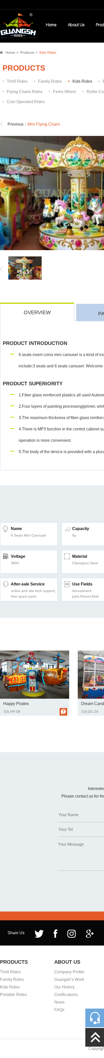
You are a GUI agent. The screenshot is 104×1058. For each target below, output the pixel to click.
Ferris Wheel (64, 92)
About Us (76, 25)
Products (27, 52)
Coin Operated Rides (26, 102)
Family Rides (50, 81)
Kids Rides (47, 52)
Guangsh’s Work (69, 979)
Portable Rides (13, 994)
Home (51, 25)
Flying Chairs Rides (24, 92)
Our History (64, 987)
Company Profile (69, 972)
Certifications (66, 994)
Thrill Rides (17, 81)
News (59, 1002)
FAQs (59, 1010)
